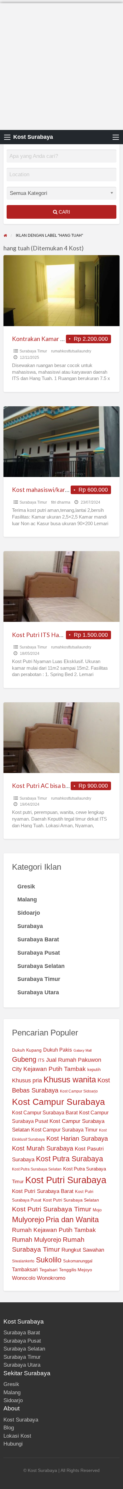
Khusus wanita (70, 1079)
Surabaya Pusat (22, 1341)
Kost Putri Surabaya (65, 1180)
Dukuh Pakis (57, 1050)
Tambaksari (25, 1269)
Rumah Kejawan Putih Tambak (54, 1230)
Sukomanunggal (77, 1261)
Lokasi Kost (17, 1436)
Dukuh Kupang (27, 1050)
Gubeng (24, 1059)
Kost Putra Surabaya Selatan (37, 1169)
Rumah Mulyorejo (36, 1239)
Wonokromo (51, 1278)
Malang (11, 1392)
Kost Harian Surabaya (77, 1138)
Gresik (11, 1384)
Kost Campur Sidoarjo (79, 1091)
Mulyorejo (28, 1219)
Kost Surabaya (33, 137)
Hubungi (13, 1444)
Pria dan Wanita (72, 1219)
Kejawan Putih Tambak (54, 1069)
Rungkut (71, 1250)
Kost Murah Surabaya (42, 1148)
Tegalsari (48, 1269)
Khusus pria (27, 1080)
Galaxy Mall (82, 1050)
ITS (41, 1060)
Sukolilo (49, 1260)
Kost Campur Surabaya (58, 1102)
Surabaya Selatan (24, 1348)
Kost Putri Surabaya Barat (42, 1191)
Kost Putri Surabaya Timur (51, 1209)
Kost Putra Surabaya (69, 1159)
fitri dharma (60, 502)
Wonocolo (23, 1278)
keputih (94, 1069)
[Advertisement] (61, 65)
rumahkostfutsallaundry (71, 351)
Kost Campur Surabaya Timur (64, 1129)
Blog (8, 1427)
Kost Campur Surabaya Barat (45, 1112)
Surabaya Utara (21, 1365)
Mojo (97, 1210)
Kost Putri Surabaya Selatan (71, 1199)
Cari (63, 212)
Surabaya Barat (21, 1332)
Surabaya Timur (33, 351)
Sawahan (93, 1250)
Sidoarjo (13, 1400)
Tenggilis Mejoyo (75, 1269)
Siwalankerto (23, 1261)
